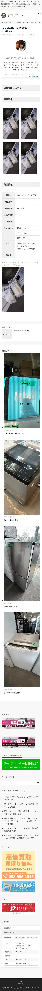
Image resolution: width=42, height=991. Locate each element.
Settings (32, 76)
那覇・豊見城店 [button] (9, 932)
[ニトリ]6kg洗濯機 (11, 520)
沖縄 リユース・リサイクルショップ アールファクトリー (22, 988)
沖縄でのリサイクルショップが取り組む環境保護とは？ (21, 798)
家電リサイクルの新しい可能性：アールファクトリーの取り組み (21, 812)
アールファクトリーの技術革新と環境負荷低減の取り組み (21, 829)
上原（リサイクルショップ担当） (25, 35)
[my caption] (11, 139)
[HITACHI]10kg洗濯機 (12, 693)
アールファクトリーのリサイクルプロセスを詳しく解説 (21, 805)
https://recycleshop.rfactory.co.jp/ (14, 74)
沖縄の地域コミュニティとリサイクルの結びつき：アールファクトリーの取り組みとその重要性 (21, 821)
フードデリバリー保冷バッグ (14, 433)
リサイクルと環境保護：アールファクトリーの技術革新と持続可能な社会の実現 (21, 836)
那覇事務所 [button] (7, 928)
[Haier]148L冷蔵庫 (10, 606)
